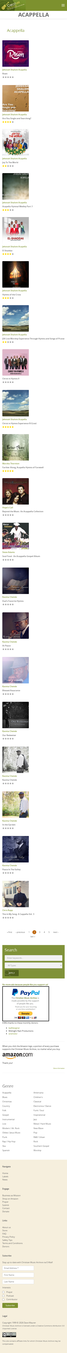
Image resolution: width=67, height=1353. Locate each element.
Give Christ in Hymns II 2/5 (6, 382)
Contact (6, 1208)
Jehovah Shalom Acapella (14, 69)
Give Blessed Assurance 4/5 (10, 694)
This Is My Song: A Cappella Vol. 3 (18, 914)
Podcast (10, 1295)
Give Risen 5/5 (13, 77)
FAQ (4, 1233)
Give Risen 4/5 (10, 77)
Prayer (5, 1201)
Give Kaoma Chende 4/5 (10, 783)
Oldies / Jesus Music (11, 1132)
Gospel (5, 1114)
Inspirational (39, 1114)
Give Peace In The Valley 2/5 (6, 873)
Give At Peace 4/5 (10, 649)
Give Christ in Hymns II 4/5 (10, 382)
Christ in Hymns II (10, 378)
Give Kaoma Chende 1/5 (3, 783)
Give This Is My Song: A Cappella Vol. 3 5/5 (13, 918)
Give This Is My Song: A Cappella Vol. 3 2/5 (6, 918)
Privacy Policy (8, 1236)
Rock (36, 1141)
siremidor (13, 1033)
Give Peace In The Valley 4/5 (10, 873)
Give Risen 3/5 (8, 77)
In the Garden (8, 824)
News (4, 1179)
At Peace (6, 645)
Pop (35, 1132)
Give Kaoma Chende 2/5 (6, 783)
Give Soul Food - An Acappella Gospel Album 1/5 (3, 560)
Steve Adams (8, 552)
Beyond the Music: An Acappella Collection (22, 511)
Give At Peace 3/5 (8, 649)
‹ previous (20, 932)
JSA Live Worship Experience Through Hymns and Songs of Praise (33, 338)
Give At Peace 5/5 (13, 649)
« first (9, 932)
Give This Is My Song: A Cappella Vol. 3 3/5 (8, 918)
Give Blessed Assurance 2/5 (6, 694)
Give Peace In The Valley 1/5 (3, 873)
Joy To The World (10, 162)
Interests (6, 1287)
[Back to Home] (13, 5)
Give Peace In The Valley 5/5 (13, 873)
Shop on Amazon (10, 1198)
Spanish (6, 1150)
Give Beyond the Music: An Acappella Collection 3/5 (8, 515)
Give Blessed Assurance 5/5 (13, 694)
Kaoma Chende (9, 597)
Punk (4, 1137)
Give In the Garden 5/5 (13, 828)
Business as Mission (11, 1195)
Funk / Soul (39, 1110)
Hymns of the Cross (11, 294)
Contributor (11, 1299)
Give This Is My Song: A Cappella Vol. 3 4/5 (10, 918)
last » (32, 936)
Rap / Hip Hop (8, 1141)
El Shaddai (7, 250)
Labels (5, 1176)
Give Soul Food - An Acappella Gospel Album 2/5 (6, 560)
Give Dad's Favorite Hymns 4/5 (10, 604)
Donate (5, 1211)
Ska (4, 1146)
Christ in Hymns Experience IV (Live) (19, 423)
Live (4, 1123)
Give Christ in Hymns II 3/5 (8, 382)
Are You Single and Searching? (16, 118)
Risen (4, 73)
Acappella (15, 30)
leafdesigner (14, 1028)
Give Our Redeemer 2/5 (6, 739)
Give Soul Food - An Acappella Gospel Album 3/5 (8, 560)
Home (5, 1173)
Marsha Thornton (10, 463)
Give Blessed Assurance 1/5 (3, 694)
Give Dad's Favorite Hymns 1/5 (3, 604)
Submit (5, 1205)
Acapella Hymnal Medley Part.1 (17, 206)
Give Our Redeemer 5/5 (13, 739)
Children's (38, 1097)
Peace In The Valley (11, 869)
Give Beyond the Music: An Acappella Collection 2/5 (6, 515)
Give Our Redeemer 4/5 (10, 739)
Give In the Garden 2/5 (6, 828)
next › (55, 932)
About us (6, 1227)
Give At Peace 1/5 (3, 649)
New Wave (38, 1128)
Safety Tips (7, 1240)
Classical (37, 1101)
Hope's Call (7, 507)
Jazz (35, 1119)
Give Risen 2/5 (6, 77)
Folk (4, 1110)
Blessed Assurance (11, 690)
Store (4, 1230)
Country (6, 1106)
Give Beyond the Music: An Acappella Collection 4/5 (10, 515)
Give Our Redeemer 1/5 (3, 739)
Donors (5, 1246)
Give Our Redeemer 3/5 (8, 739)
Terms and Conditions (12, 1243)
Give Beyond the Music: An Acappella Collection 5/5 (13, 515)
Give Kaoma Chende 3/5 (8, 783)
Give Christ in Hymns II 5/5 (13, 382)
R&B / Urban (39, 1137)
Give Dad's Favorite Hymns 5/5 (13, 604)
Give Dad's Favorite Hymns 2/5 (6, 604)
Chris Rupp (7, 910)
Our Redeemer (9, 735)
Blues (4, 1097)
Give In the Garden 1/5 (3, 828)
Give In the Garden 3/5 (8, 828)
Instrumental (8, 1119)
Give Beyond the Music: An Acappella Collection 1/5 (3, 515)
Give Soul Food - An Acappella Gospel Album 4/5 (10, 560)
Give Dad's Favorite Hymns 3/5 (8, 604)
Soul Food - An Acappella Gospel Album (21, 556)
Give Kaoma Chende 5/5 (13, 783)
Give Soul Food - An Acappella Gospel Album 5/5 (13, 560)
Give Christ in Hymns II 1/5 (3, 382)
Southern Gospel (41, 1146)
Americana (38, 1092)
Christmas (7, 1101)
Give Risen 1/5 (3, 77)
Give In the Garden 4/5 (10, 828)
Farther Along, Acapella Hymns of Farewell (23, 467)
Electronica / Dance (42, 1106)
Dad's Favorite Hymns (13, 601)
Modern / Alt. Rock (10, 1128)
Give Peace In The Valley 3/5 (8, 873)
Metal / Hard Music (42, 1123)
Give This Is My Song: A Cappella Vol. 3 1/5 (3, 918)
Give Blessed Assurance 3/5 (8, 694)
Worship (37, 1150)
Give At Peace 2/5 (6, 649)
